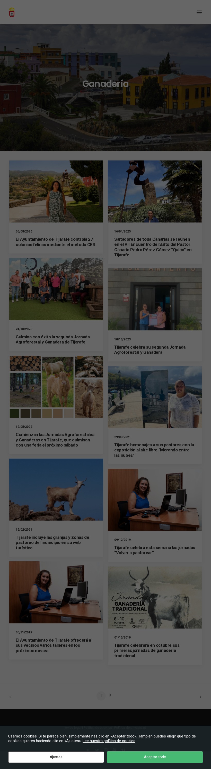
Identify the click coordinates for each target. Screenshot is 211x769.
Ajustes (56, 757)
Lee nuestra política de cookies (109, 740)
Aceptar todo (155, 757)
